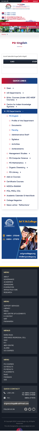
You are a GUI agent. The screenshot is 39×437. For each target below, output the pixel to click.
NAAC (6, 374)
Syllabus (15, 139)
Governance (9, 279)
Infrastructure (11, 290)
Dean (9, 88)
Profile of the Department (23, 121)
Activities (16, 144)
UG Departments (14, 93)
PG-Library (13, 172)
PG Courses (9, 364)
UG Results (8, 367)
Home (4, 34)
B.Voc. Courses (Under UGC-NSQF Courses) (21, 98)
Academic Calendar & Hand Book (21, 195)
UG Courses (9, 350)
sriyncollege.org (22, 421)
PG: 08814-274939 (9, 15)
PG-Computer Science (18, 158)
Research (8, 292)
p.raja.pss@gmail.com (27, 426)
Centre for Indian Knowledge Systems (19, 105)
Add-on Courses (13, 177)
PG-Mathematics (16, 163)
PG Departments (14, 111)
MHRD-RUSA (8, 335)
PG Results (8, 369)
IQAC (5, 340)
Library (7, 308)
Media (6, 311)
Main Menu (5, 24)
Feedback (8, 377)
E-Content (8, 316)
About (6, 277)
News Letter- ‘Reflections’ (18, 205)
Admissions (8, 284)
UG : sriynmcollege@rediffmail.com (14, 18)
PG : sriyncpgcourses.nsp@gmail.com (15, 19)
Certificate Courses (15, 181)
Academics (8, 282)
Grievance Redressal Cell (15, 337)
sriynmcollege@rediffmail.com (16, 404)
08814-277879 (30, 398)
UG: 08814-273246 (10, 13)
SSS (5, 380)
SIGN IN (26, 1)
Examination (9, 287)
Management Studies (18, 153)
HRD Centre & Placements (15, 313)
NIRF (5, 319)
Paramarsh (8, 321)
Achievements (18, 149)
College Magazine (14, 200)
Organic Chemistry (17, 167)
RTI (5, 343)
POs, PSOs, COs (13, 191)
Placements (9, 372)
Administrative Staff (20, 135)
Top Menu (4, 1)
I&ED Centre (9, 345)
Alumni (6, 348)
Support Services (11, 306)
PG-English (13, 116)
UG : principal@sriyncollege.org (13, 16)
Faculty (15, 130)
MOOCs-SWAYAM (14, 186)
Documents (16, 125)
